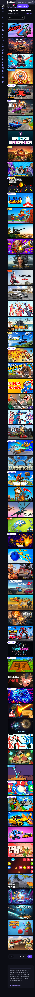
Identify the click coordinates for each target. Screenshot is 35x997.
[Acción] (2, 34)
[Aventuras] (2, 40)
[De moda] (2, 17)
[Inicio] (2, 8)
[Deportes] (2, 52)
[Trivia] (2, 77)
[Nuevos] (2, 14)
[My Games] (8, 6)
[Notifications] (13, 6)
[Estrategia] (2, 58)
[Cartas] (2, 43)
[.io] (2, 62)
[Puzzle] (2, 71)
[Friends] (3, 6)
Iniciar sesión (22, 6)
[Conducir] (2, 49)
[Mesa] (2, 65)
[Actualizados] (2, 20)
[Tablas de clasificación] (2, 29)
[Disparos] (2, 55)
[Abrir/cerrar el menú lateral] (3, 2)
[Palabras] (2, 68)
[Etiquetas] (2, 81)
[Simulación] (2, 74)
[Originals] (2, 23)
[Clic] (2, 46)
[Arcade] (2, 37)
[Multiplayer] (2, 26)
